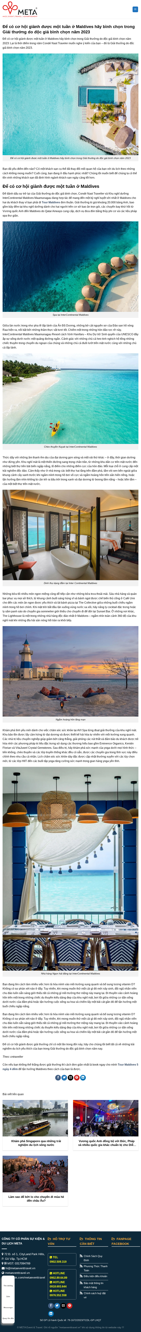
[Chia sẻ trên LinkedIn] (83, 1078)
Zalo (8, 1296)
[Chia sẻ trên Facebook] (58, 1078)
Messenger (8, 1307)
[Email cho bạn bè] (70, 1078)
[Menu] (135, 9)
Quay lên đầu (8, 1318)
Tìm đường (8, 1286)
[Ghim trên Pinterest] (77, 1078)
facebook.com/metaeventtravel (25, 1277)
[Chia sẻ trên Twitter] (64, 1078)
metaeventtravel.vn (17, 1273)
